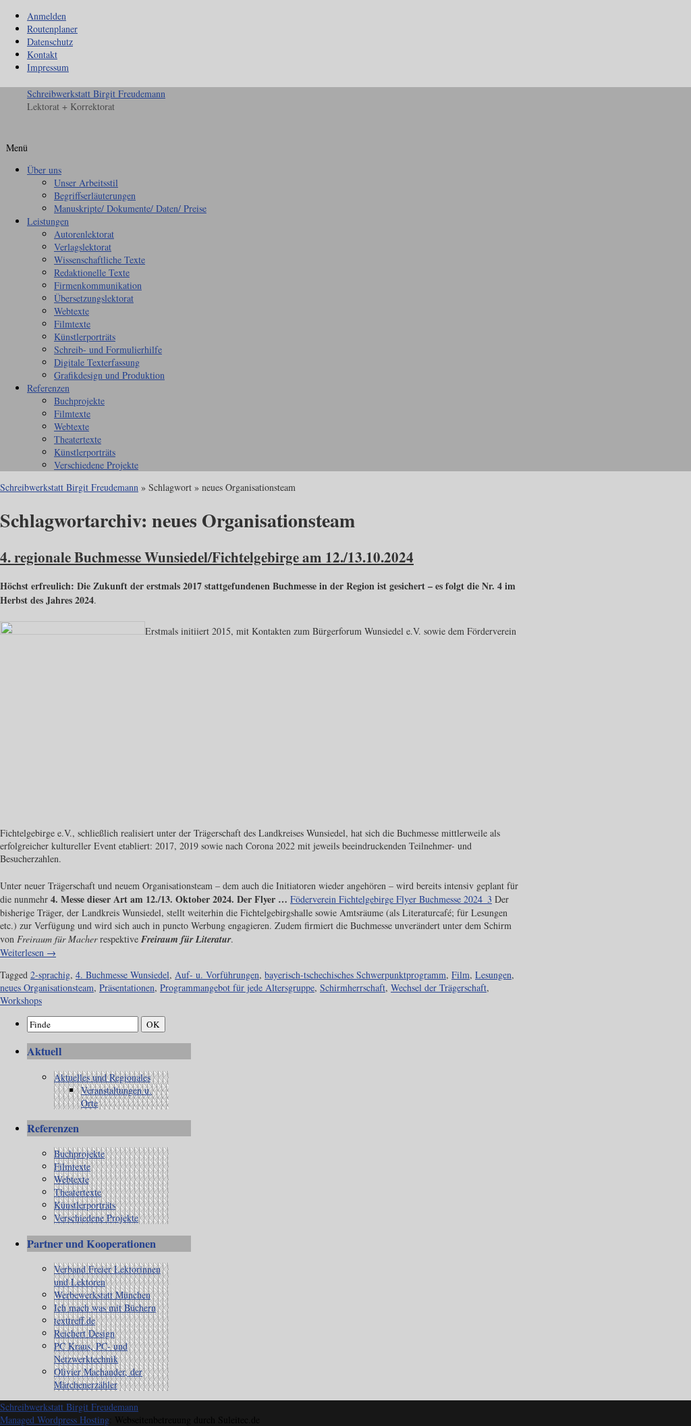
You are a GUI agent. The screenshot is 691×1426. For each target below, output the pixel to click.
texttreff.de (74, 1320)
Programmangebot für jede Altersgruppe (237, 987)
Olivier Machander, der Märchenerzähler (98, 1378)
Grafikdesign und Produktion (109, 375)
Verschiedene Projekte (96, 464)
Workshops (21, 1000)
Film (460, 974)
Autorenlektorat (84, 234)
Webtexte (71, 311)
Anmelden (46, 15)
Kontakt (42, 54)
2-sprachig (50, 974)
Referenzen (48, 387)
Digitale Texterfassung (97, 362)
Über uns (44, 169)
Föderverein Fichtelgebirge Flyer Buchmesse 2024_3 (391, 899)
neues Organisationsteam (47, 987)
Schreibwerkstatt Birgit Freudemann (96, 93)
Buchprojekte (79, 400)
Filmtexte (72, 323)
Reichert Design (84, 1333)
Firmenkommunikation (98, 285)
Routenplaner (52, 28)
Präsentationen (127, 987)
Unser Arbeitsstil (86, 182)
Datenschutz (50, 41)
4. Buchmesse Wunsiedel (122, 974)
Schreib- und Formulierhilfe (108, 349)
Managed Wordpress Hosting (54, 1419)
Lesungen (493, 974)
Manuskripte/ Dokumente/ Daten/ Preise (130, 208)
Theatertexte (77, 439)
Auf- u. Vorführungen (217, 974)
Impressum (48, 67)
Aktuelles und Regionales (102, 1077)
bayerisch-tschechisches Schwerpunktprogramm (355, 974)
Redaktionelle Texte (92, 272)
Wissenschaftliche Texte (99, 259)
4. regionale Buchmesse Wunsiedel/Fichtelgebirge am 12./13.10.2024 (207, 557)
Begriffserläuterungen (95, 195)
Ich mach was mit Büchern (105, 1307)
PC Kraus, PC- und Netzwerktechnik (91, 1352)
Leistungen (48, 221)
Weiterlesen (28, 952)
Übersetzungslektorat (94, 298)
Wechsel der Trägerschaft (439, 987)
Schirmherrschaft (352, 987)
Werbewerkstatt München (102, 1294)
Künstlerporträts (84, 336)
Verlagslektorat (82, 246)
